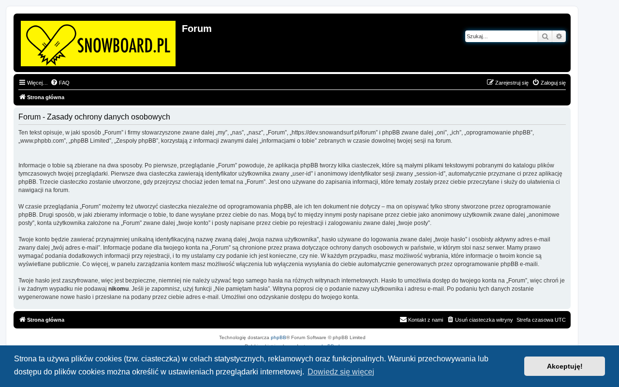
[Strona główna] (99, 41)
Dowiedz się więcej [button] (341, 372)
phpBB (278, 337)
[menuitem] (60, 83)
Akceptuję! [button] (565, 366)
